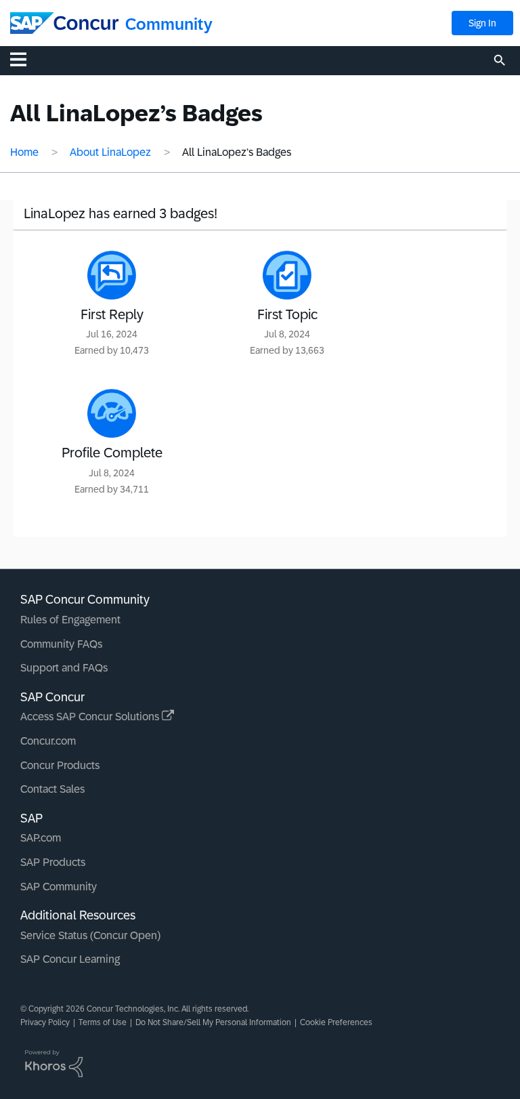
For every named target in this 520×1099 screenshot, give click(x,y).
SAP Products (52, 862)
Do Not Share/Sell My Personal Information (213, 1022)
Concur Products (60, 765)
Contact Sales (52, 789)
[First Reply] (111, 275)
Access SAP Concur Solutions (91, 716)
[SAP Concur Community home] (64, 23)
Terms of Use (103, 1022)
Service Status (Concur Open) (90, 935)
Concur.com (48, 741)
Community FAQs (61, 644)
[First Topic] (287, 275)
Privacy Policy (45, 1022)
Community (169, 24)
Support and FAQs (64, 667)
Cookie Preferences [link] (336, 1022)
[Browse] (25, 58)
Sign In (482, 23)
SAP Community (58, 886)
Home (24, 152)
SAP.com (40, 838)
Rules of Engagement (70, 619)
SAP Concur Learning (70, 959)
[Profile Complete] (111, 413)
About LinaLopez (110, 152)
